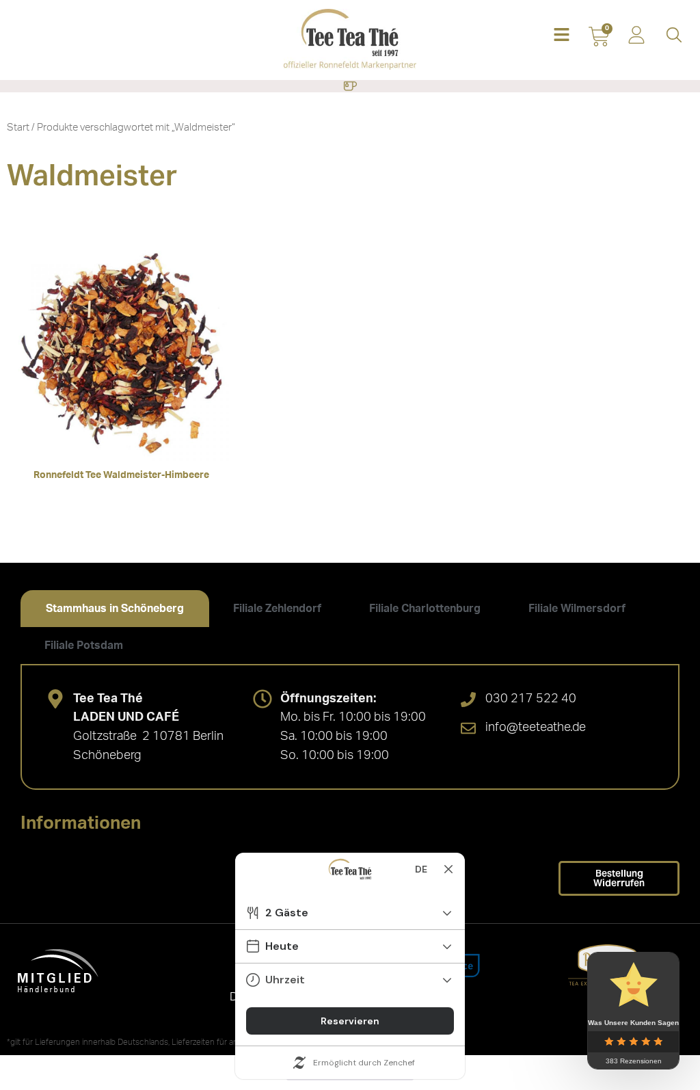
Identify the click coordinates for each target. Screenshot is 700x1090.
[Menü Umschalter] (350, 86)
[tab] (115, 608)
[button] (562, 36)
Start (18, 127)
